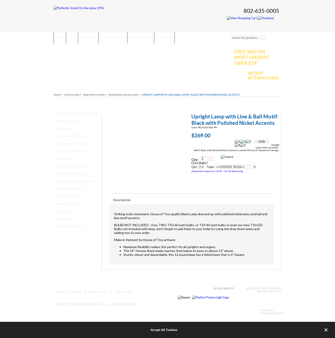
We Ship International (263, 75)
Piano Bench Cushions (69, 151)
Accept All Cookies (164, 330)
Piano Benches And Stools (72, 143)
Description (122, 200)
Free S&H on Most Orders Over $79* (251, 57)
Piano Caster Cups (67, 196)
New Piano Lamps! (94, 94)
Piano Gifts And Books (70, 226)
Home (60, 37)
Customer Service (113, 37)
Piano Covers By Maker (70, 136)
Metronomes (63, 219)
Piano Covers (63, 158)
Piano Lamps (71, 94)
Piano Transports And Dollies (74, 181)
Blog (72, 37)
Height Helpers (64, 211)
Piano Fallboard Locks (69, 189)
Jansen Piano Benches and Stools (76, 113)
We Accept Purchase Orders (271, 312)
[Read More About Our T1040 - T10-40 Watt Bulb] (217, 171)
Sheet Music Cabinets (69, 204)
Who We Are (88, 37)
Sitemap (77, 291)
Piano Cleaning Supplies (70, 166)
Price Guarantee (141, 37)
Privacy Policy (98, 291)
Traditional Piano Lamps (123, 94)
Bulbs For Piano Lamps (70, 174)
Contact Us (164, 37)
